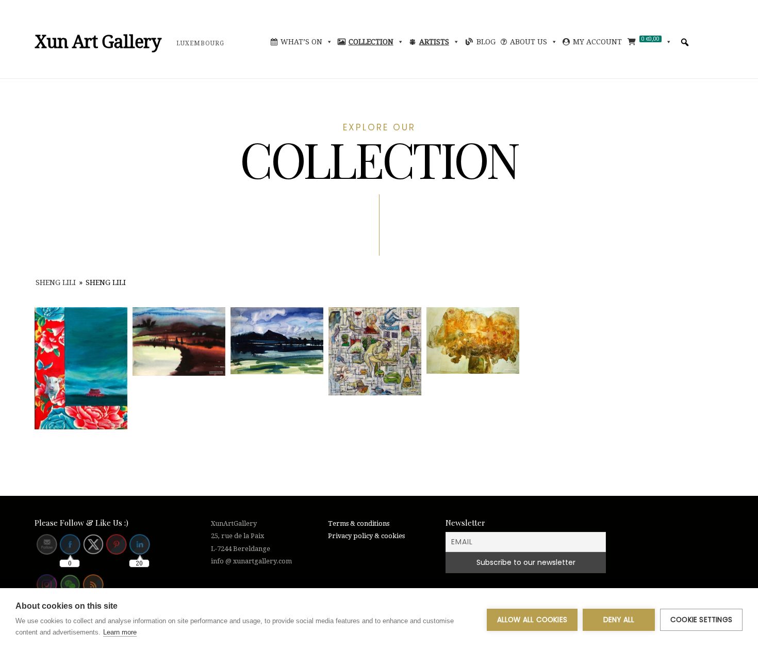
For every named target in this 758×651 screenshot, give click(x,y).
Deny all (619, 620)
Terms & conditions (358, 523)
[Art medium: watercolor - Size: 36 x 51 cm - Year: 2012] (472, 340)
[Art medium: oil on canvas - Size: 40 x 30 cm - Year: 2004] (81, 368)
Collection (371, 42)
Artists (434, 42)
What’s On (301, 42)
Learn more (120, 632)
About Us (528, 42)
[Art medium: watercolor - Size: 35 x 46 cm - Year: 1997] (179, 341)
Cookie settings (701, 620)
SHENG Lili (56, 282)
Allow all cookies (532, 620)
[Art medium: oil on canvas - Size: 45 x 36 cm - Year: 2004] (374, 351)
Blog (486, 42)
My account (597, 42)
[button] (685, 42)
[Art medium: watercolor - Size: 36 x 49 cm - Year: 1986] (276, 340)
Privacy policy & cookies (366, 536)
